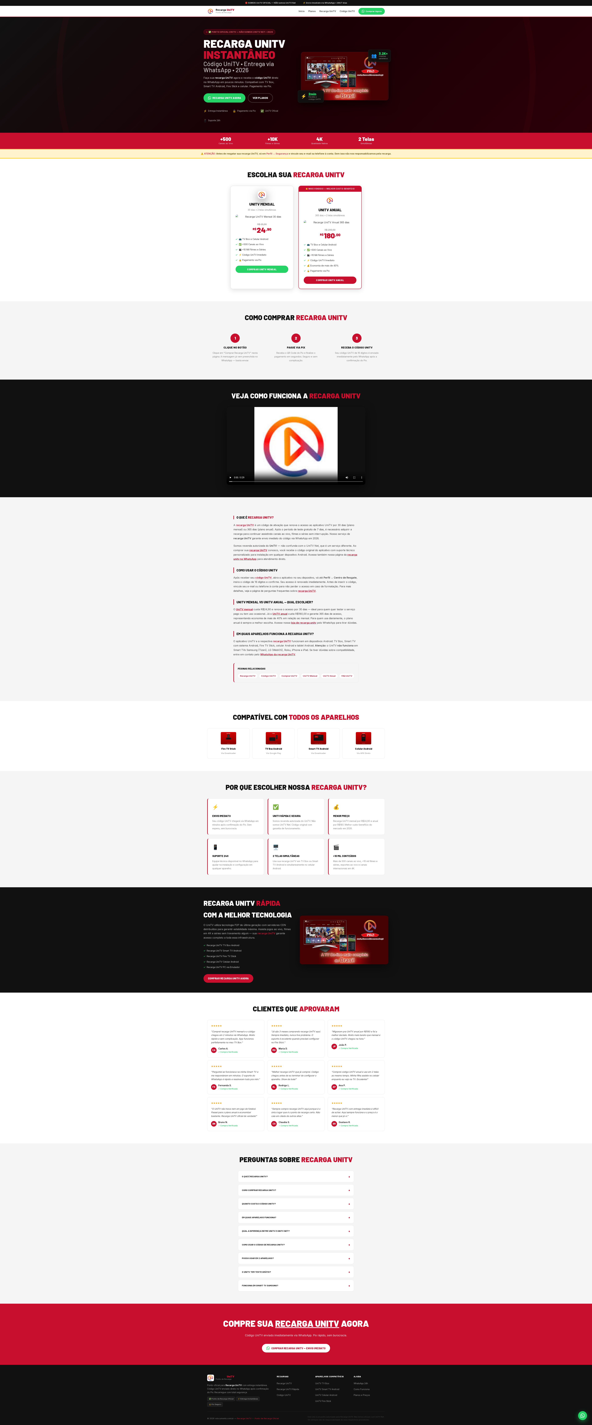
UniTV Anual (329, 676)
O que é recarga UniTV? (296, 1176)
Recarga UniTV (327, 11)
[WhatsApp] (582, 1415)
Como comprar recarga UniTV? (296, 1190)
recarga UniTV (245, 525)
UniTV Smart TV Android (327, 1389)
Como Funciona (362, 1389)
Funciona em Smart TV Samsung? (296, 1285)
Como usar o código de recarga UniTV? (296, 1245)
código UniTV (263, 577)
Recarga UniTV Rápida (288, 1389)
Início (302, 11)
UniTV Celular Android (326, 1395)
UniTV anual (280, 613)
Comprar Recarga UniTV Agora (228, 978)
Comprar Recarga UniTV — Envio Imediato (298, 1348)
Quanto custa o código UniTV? (296, 1204)
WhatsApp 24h (361, 1383)
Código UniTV (347, 11)
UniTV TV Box (322, 1383)
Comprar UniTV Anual (330, 280)
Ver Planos (260, 97)
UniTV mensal (244, 609)
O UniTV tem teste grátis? (296, 1272)
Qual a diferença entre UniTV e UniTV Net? (296, 1231)
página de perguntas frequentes (271, 590)
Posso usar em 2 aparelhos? (296, 1258)
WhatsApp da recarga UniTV (277, 654)
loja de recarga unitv (303, 622)
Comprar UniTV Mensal (262, 269)
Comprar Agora (374, 11)
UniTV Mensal (310, 676)
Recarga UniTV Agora (226, 97)
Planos (312, 11)
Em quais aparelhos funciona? (296, 1217)
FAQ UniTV (346, 676)
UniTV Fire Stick (323, 1401)
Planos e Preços (362, 1395)
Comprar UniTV (289, 676)
